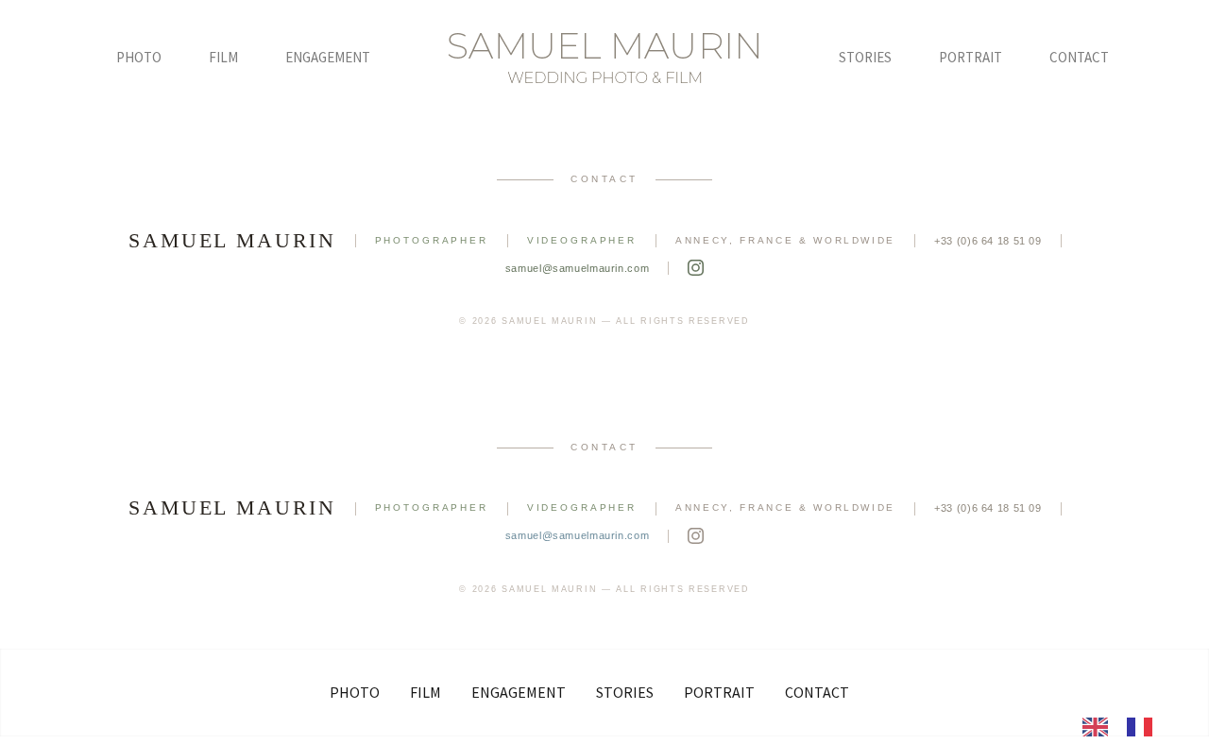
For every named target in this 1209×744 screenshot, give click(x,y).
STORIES (865, 57)
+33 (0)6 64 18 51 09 (988, 240)
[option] (1144, 727)
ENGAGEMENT (327, 57)
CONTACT (1079, 57)
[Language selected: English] (1126, 725)
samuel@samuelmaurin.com (577, 268)
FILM (223, 57)
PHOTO (139, 57)
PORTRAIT (970, 57)
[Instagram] (696, 268)
